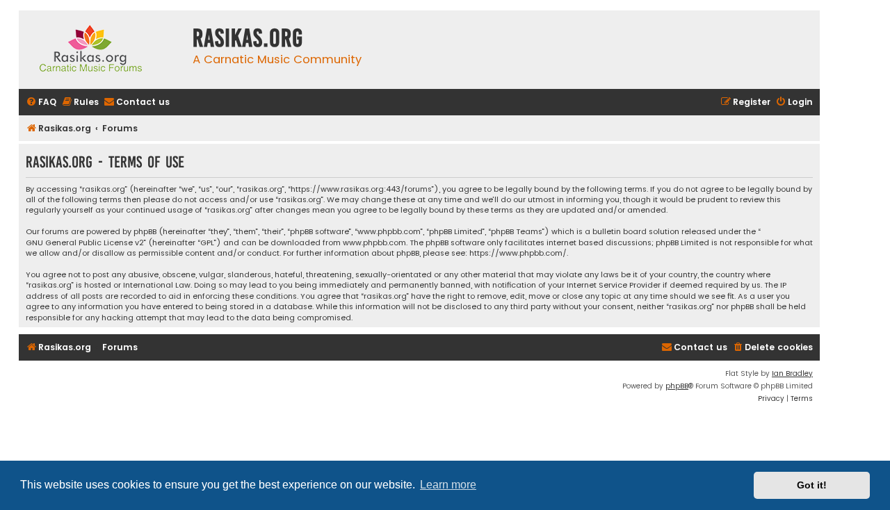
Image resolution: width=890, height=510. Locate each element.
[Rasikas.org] (102, 49)
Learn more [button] (448, 485)
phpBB (676, 386)
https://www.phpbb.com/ (518, 253)
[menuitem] (41, 102)
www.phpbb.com (374, 243)
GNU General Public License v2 (85, 243)
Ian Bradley (792, 373)
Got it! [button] (812, 485)
